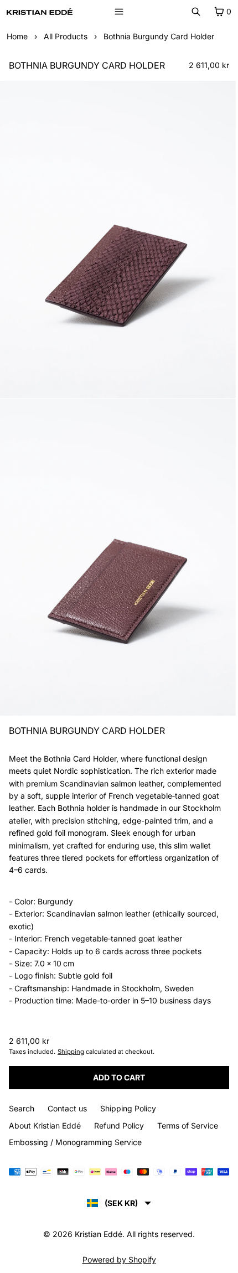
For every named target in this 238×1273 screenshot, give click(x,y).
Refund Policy (119, 1125)
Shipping (71, 1051)
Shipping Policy (128, 1108)
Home (17, 36)
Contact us (67, 1108)
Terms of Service (187, 1125)
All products (65, 36)
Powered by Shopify (119, 1259)
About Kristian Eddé (45, 1125)
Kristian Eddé (98, 1234)
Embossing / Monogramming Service (75, 1142)
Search (21, 1108)
